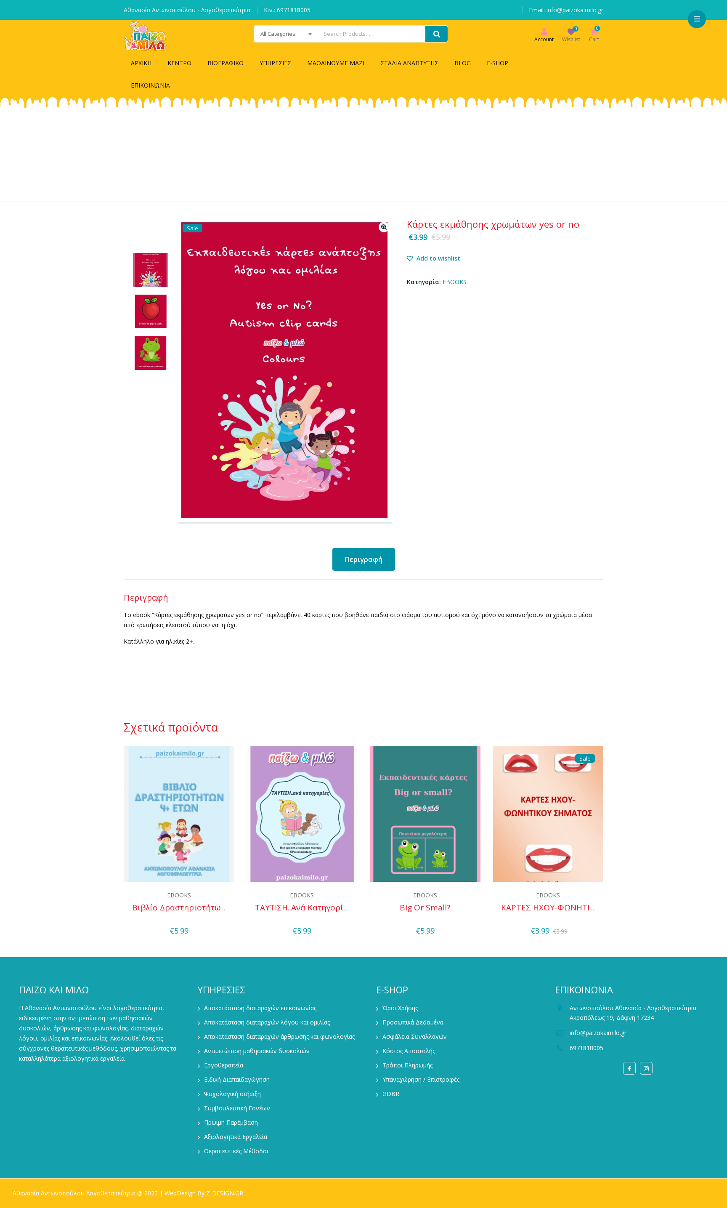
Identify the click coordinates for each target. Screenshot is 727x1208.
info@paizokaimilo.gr (598, 1033)
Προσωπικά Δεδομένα (412, 1022)
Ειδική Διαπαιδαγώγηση (237, 1079)
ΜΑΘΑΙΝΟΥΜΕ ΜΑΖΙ (335, 63)
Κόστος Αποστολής (408, 1051)
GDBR (390, 1094)
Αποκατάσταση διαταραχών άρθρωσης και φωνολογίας (279, 1036)
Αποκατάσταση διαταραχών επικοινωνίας (260, 1008)
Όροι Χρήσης (400, 1008)
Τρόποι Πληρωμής (407, 1065)
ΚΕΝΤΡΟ (179, 63)
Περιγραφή (363, 559)
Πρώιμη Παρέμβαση (231, 1122)
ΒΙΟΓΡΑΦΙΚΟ (225, 63)
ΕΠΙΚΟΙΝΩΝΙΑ (150, 85)
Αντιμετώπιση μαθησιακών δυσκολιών (257, 1051)
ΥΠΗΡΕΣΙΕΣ (275, 63)
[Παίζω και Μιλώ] (145, 36)
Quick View (179, 918)
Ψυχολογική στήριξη (232, 1094)
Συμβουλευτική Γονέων (237, 1108)
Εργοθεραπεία (223, 1065)
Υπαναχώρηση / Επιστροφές (420, 1079)
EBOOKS (455, 282)
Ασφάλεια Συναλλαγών (414, 1036)
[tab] (363, 559)
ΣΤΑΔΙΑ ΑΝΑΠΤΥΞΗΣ (409, 63)
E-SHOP (497, 63)
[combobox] (286, 34)
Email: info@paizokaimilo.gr (566, 10)
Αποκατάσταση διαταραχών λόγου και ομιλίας (267, 1022)
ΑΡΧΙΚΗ (141, 63)
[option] (151, 270)
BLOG (462, 63)
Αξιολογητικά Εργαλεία (235, 1137)
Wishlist (571, 39)
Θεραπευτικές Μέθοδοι (236, 1151)
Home (270, 161)
